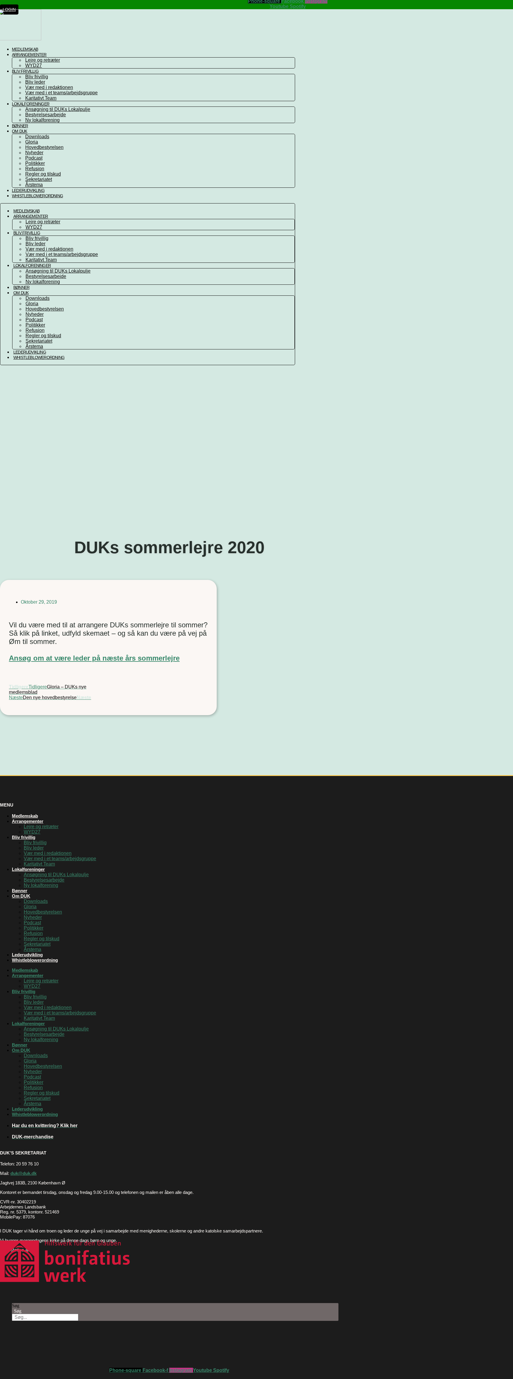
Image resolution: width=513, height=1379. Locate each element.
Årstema (34, 346)
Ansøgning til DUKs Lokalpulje (57, 109)
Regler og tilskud (43, 173)
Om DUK (19, 131)
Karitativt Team (41, 259)
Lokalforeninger (30, 103)
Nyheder (34, 152)
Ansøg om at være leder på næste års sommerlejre (94, 658)
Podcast (33, 157)
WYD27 (34, 227)
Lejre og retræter (42, 60)
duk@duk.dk (23, 1173)
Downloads (37, 136)
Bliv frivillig (25, 71)
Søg (15, 1305)
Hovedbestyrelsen (44, 147)
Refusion (34, 168)
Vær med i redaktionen (49, 87)
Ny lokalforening (42, 120)
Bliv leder (35, 82)
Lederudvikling (29, 352)
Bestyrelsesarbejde (45, 114)
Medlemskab (26, 211)
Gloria (31, 141)
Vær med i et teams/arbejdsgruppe (61, 92)
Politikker (35, 163)
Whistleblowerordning (37, 195)
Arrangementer (29, 54)
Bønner (21, 287)
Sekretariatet (38, 179)
